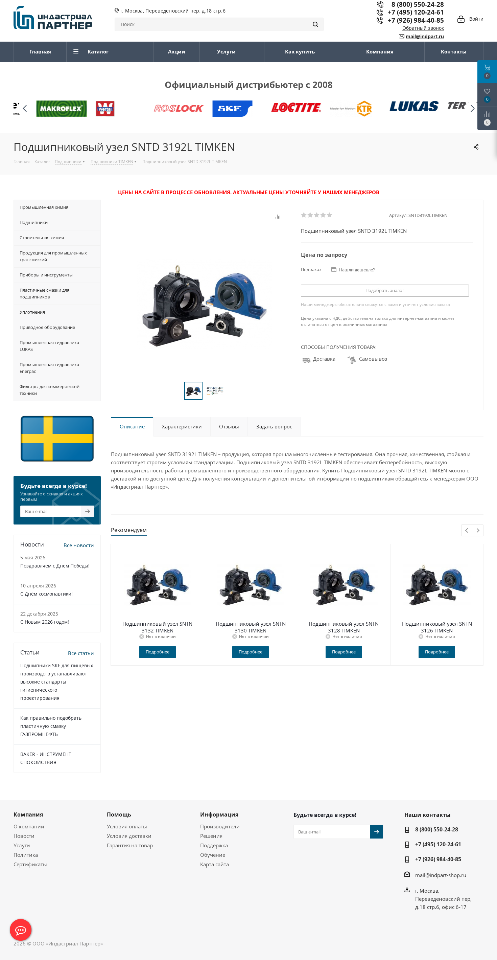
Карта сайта (214, 864)
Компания (28, 814)
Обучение (212, 854)
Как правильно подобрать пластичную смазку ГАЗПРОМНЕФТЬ (50, 726)
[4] (323, 215)
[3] (317, 215)
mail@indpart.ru (425, 36)
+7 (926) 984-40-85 (416, 20)
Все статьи (81, 653)
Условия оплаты (127, 826)
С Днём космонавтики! (46, 593)
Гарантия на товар (130, 845)
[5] (330, 215)
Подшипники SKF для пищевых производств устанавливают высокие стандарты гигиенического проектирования (56, 681)
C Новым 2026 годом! (44, 622)
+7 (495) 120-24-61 (416, 12)
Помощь (119, 814)
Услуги (22, 845)
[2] (310, 215)
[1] (304, 215)
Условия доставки (129, 835)
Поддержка (214, 845)
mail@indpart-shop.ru (440, 875)
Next (477, 531)
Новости (24, 835)
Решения (211, 835)
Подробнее (157, 652)
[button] (472, 108)
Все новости (79, 545)
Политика (26, 854)
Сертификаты (30, 864)
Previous (467, 531)
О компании (29, 826)
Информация (219, 814)
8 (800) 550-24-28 (436, 829)
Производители (220, 826)
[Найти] (315, 24)
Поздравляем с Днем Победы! (55, 565)
